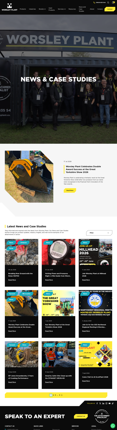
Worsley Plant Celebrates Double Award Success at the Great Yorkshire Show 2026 (83, 169)
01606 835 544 (101, 2)
